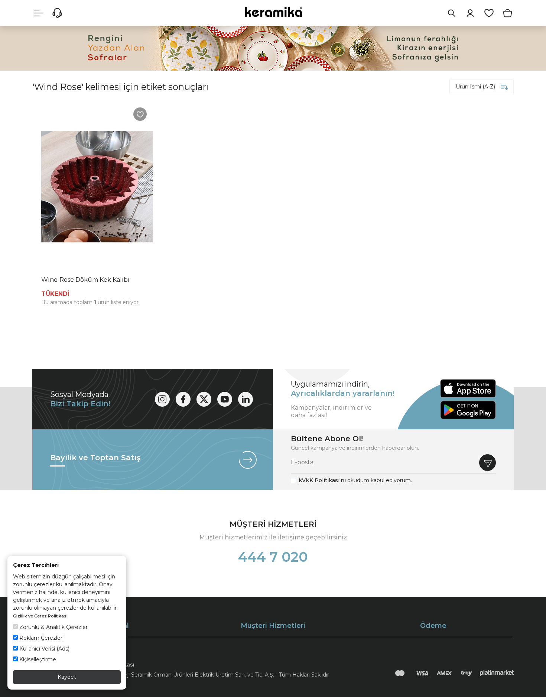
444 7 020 (273, 557)
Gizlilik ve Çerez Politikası (40, 616)
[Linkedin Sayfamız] (245, 399)
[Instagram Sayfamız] (162, 399)
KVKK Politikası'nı (322, 480)
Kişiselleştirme (37, 659)
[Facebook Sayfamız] (183, 399)
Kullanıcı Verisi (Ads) (43, 648)
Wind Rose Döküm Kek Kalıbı (85, 279)
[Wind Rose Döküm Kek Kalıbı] (97, 186)
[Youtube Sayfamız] (224, 399)
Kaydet (67, 677)
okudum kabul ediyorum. (355, 480)
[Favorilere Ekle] (140, 114)
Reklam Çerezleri (41, 638)
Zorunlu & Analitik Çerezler (53, 627)
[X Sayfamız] (203, 399)
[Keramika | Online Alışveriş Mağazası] (273, 11)
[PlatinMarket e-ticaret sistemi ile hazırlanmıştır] (497, 673)
